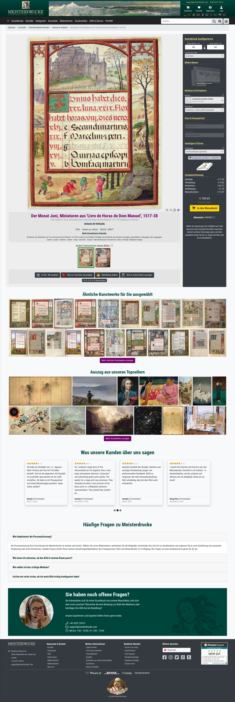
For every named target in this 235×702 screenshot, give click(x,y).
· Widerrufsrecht (52, 660)
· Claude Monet (129, 650)
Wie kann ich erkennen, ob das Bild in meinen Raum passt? (42, 558)
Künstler (29, 21)
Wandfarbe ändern (109, 275)
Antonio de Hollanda (60, 27)
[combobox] (204, 56)
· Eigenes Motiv (91, 647)
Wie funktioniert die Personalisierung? (32, 536)
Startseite (11, 27)
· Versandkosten (91, 654)
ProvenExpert (39, 499)
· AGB (49, 654)
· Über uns (50, 667)
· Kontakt (50, 647)
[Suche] (214, 21)
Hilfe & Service (96, 21)
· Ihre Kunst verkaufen (93, 650)
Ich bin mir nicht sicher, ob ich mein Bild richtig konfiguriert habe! (46, 576)
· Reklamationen (53, 664)
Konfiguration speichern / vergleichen (205, 158)
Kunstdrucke (17, 21)
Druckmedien (81, 21)
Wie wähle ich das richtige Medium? (31, 567)
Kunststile (53, 21)
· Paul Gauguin (129, 654)
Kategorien (41, 21)
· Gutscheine (90, 664)
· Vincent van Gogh (131, 647)
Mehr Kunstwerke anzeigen (117, 438)
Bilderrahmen (66, 21)
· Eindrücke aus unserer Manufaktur (98, 660)
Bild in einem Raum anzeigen (138, 275)
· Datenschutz (52, 657)
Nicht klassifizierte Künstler (39, 27)
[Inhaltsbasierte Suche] (220, 21)
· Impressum (51, 650)
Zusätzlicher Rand (191, 53)
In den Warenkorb (206, 208)
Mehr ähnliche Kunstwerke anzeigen (117, 360)
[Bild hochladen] (226, 21)
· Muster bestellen (92, 667)
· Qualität (88, 657)
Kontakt (109, 20)
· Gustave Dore (129, 664)
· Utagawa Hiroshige (131, 660)
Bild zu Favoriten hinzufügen (79, 275)
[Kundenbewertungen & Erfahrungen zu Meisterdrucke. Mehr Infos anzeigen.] (214, 653)
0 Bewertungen (100, 280)
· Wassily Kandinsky (131, 657)
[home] (8, 21)
